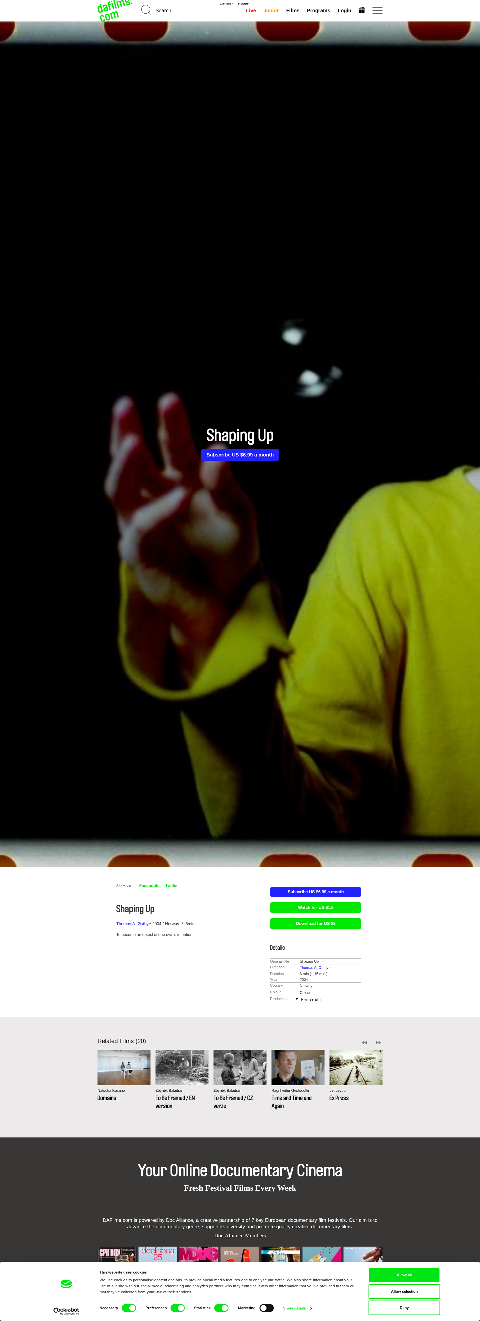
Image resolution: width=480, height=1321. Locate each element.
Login (344, 10)
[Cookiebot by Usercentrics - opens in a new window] (66, 1311)
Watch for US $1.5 (316, 907)
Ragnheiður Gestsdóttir (290, 1090)
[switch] (177, 1308)
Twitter (171, 885)
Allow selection (404, 1291)
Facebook (148, 885)
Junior (271, 10)
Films (293, 10)
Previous (364, 1043)
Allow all (404, 1275)
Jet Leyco (338, 1090)
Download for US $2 (316, 923)
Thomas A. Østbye (133, 923)
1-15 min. (318, 974)
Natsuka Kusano (111, 1090)
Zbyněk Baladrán (169, 1090)
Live (251, 10)
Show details (294, 1308)
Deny (404, 1308)
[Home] (116, 10)
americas (226, 4)
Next (378, 1043)
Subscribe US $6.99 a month (240, 454)
